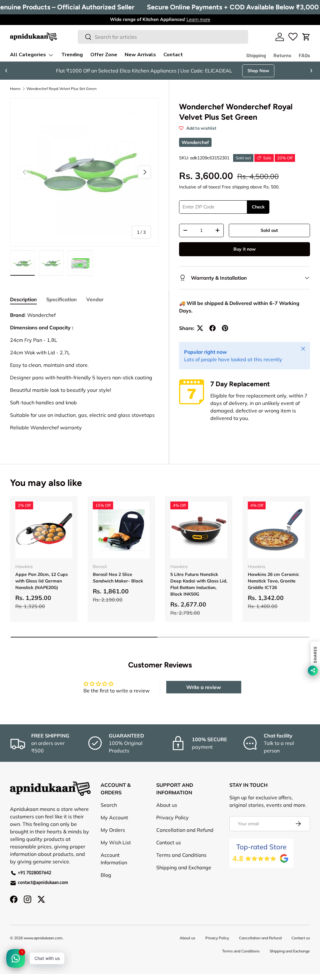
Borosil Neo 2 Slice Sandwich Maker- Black (118, 578)
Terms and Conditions (181, 855)
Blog (106, 875)
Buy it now (244, 249)
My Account (114, 817)
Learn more (198, 19)
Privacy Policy (172, 817)
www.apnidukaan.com (43, 938)
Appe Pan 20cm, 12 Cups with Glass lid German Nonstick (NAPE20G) (41, 581)
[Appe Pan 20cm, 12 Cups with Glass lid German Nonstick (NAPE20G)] (43, 530)
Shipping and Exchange (183, 867)
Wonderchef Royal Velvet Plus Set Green (62, 89)
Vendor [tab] (94, 299)
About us (166, 805)
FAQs (304, 55)
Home (15, 89)
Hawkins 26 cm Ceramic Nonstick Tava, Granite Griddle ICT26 (273, 581)
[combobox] (163, 37)
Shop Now (258, 70)
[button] (306, 37)
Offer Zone (103, 54)
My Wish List (116, 842)
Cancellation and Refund (184, 830)
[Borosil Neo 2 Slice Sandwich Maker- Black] (121, 530)
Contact (173, 54)
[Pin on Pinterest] (225, 328)
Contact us (168, 842)
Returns (282, 55)
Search (109, 805)
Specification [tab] (61, 299)
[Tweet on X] (200, 328)
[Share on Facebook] (212, 328)
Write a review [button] (203, 687)
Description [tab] (23, 299)
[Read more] (293, 37)
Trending (72, 54)
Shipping (256, 55)
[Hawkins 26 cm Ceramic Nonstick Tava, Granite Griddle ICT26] (276, 530)
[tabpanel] (84, 381)
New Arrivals (140, 54)
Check (258, 207)
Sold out (269, 230)
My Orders (113, 830)
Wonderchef (195, 142)
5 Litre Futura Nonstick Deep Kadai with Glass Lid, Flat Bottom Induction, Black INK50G (198, 584)
